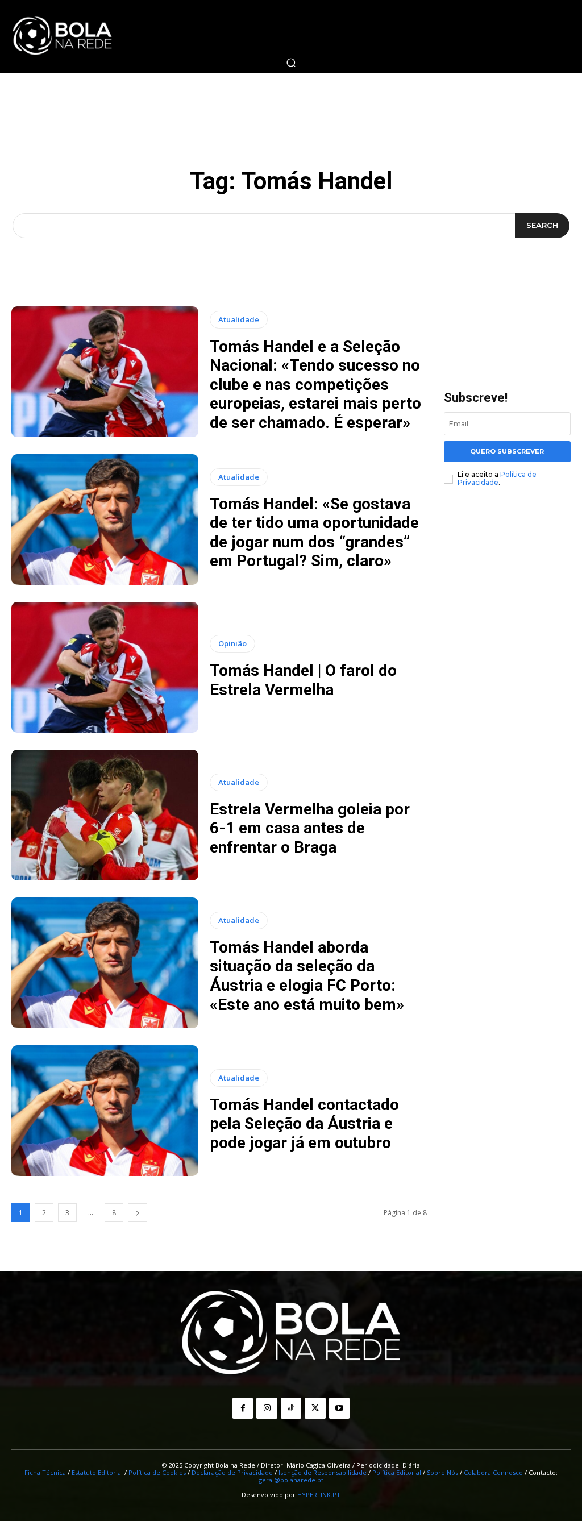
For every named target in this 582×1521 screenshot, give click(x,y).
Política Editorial (396, 1472)
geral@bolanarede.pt (291, 1480)
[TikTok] (291, 1408)
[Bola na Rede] (62, 36)
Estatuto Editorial (97, 1472)
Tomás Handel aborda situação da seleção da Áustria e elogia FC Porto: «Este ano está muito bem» (307, 976)
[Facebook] (242, 1408)
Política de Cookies (157, 1472)
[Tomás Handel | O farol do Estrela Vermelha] (104, 667)
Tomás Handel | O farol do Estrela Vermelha (303, 680)
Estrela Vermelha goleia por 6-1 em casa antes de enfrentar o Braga (310, 828)
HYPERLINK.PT (318, 1494)
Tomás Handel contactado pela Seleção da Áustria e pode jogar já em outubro (304, 1123)
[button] (291, 62)
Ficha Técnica (45, 1472)
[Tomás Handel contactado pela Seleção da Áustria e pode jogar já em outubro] (104, 1110)
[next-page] (137, 1212)
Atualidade (238, 319)
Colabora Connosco (493, 1472)
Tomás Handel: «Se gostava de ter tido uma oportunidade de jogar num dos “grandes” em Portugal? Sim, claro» (314, 532)
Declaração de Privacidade (232, 1472)
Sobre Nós (442, 1472)
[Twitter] (315, 1408)
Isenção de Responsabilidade (322, 1472)
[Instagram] (266, 1408)
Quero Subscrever (507, 451)
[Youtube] (339, 1408)
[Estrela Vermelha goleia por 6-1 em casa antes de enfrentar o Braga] (104, 815)
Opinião (232, 643)
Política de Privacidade (497, 478)
